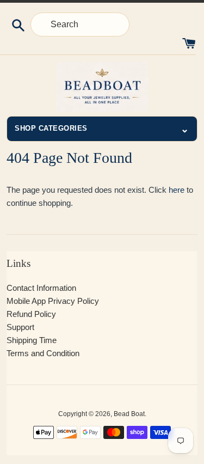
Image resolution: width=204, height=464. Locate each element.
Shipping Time (32, 340)
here (176, 189)
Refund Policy (31, 314)
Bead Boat (129, 414)
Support (20, 327)
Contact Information (41, 287)
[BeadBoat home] (102, 87)
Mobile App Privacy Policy (53, 301)
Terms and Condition (43, 353)
